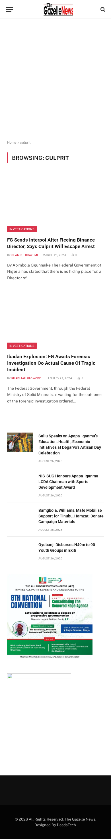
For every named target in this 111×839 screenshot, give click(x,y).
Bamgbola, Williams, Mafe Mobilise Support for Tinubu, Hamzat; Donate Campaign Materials (71, 516)
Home (12, 142)
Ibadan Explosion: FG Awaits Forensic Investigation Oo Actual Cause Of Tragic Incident (51, 363)
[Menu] (9, 9)
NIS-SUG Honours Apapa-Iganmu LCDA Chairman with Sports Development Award (68, 482)
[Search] (102, 9)
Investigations (21, 229)
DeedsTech (66, 825)
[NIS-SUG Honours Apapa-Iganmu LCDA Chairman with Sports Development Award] (20, 482)
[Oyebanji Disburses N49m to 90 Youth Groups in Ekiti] (20, 551)
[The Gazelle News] (58, 9)
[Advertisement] (55, 79)
